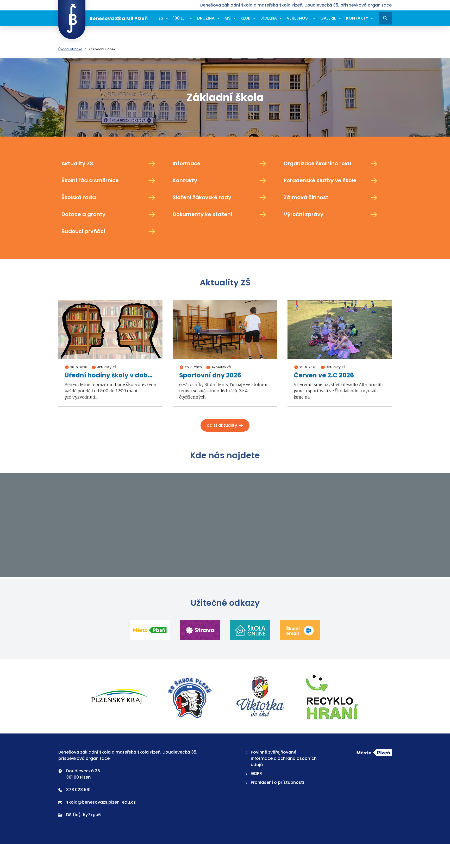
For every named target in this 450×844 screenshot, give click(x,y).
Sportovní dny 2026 (210, 375)
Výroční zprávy (303, 214)
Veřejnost (298, 18)
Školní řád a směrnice (90, 180)
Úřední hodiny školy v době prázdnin (110, 375)
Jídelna (268, 18)
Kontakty (357, 18)
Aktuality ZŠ (77, 163)
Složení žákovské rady (202, 197)
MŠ (227, 18)
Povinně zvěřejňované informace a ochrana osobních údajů (284, 758)
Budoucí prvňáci (83, 231)
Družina (206, 18)
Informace (187, 163)
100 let (180, 18)
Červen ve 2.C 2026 (324, 375)
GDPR (256, 773)
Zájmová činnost (306, 197)
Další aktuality (222, 425)
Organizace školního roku (317, 163)
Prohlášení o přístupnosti (277, 782)
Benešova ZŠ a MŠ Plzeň (119, 18)
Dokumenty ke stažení (202, 214)
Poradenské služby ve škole (320, 180)
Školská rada (78, 197)
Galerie (328, 18)
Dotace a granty (83, 214)
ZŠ (160, 18)
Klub (246, 18)
